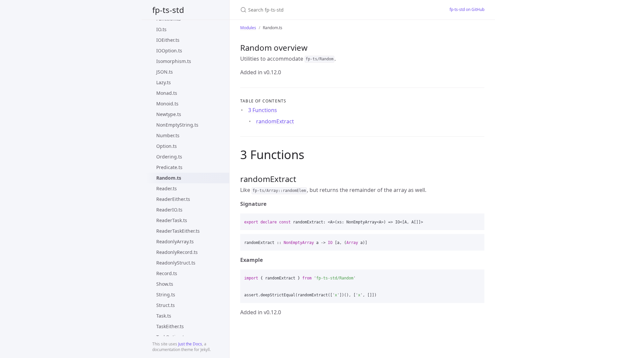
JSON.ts (164, 72)
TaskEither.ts (170, 326)
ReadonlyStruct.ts (175, 263)
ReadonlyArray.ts (175, 241)
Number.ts (167, 135)
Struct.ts (165, 305)
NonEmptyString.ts (177, 125)
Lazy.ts (163, 82)
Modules (248, 27)
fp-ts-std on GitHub (467, 9)
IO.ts (161, 29)
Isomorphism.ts (173, 61)
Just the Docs (190, 344)
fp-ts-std (168, 9)
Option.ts (166, 146)
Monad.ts (166, 93)
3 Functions (262, 110)
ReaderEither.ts (173, 199)
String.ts (165, 294)
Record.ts (166, 273)
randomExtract (275, 121)
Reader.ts (166, 188)
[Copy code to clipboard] (476, 220)
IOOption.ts (169, 50)
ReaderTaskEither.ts (178, 231)
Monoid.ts (167, 103)
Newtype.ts (168, 114)
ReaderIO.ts (169, 210)
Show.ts (164, 284)
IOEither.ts (167, 40)
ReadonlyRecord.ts (177, 252)
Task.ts (163, 316)
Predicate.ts (169, 167)
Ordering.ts (169, 156)
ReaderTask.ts (171, 220)
